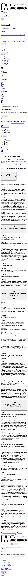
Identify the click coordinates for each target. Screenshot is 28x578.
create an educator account (17, 123)
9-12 (5, 50)
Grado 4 (6, 63)
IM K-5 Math (7, 562)
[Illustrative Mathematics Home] (14, 6)
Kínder (5, 57)
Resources (3, 571)
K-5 (2, 44)
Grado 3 (6, 62)
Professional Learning (6, 569)
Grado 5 (6, 64)
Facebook (3, 575)
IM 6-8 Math (7, 564)
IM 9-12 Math (7, 565)
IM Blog (3, 573)
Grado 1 (3, 54)
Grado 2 (6, 60)
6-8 (4, 49)
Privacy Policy (4, 568)
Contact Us (3, 572)
